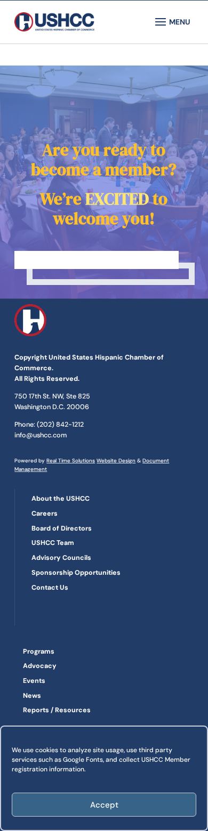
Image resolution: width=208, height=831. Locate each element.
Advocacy (40, 666)
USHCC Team (52, 543)
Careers (44, 513)
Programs (38, 651)
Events (34, 681)
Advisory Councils (61, 557)
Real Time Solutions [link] (70, 460)
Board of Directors (61, 528)
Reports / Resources (57, 710)
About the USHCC (60, 498)
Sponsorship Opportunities (76, 572)
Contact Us (49, 587)
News (32, 695)
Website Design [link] (116, 460)
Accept (104, 805)
